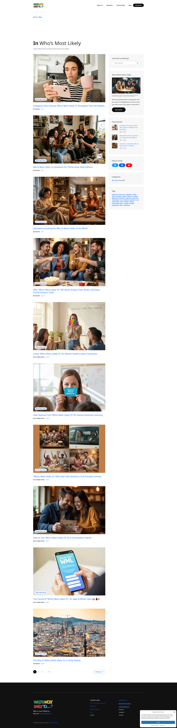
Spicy (121, 203)
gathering (115, 198)
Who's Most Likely (117, 180)
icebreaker (121, 198)
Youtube (121, 715)
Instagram (121, 712)
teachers (131, 203)
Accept (158, 722)
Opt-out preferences (155, 725)
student (126, 203)
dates (113, 196)
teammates (115, 205)
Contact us (123, 700)
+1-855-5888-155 (124, 706)
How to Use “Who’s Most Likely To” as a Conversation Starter (62, 537)
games (136, 196)
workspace (126, 205)
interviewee (115, 200)
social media (115, 203)
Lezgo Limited (54, 722)
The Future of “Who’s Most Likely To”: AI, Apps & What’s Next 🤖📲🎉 (66, 599)
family (124, 196)
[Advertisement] (88, 29)
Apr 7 (42, 109)
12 (49, 672)
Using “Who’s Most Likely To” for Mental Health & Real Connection (65, 353)
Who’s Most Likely (41, 99)
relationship (115, 202)
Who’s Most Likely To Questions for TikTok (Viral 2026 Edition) (63, 167)
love (121, 200)
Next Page (98, 672)
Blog (40, 17)
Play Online (138, 5)
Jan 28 (42, 295)
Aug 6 (47, 541)
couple (134, 194)
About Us (93, 706)
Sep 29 (47, 357)
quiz (137, 200)
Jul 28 (42, 663)
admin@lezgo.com (125, 703)
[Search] (138, 63)
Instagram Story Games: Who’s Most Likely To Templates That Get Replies (68, 105)
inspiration (128, 198)
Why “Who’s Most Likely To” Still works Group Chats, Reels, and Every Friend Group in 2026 (66, 291)
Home (35, 17)
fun (132, 196)
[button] (174, 712)
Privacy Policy (162, 725)
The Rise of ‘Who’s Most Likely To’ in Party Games (57, 660)
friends (129, 196)
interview (135, 198)
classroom (122, 194)
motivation (126, 200)
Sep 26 (47, 418)
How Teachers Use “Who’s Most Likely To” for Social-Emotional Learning (68, 415)
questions (133, 200)
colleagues (128, 194)
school (122, 202)
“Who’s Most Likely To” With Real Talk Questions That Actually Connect (67, 476)
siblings (126, 202)
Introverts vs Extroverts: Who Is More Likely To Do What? (60, 228)
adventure (115, 194)
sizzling (131, 202)
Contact (92, 715)
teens (121, 205)
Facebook (119, 196)
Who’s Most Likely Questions (97, 703)
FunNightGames (45, 713)
